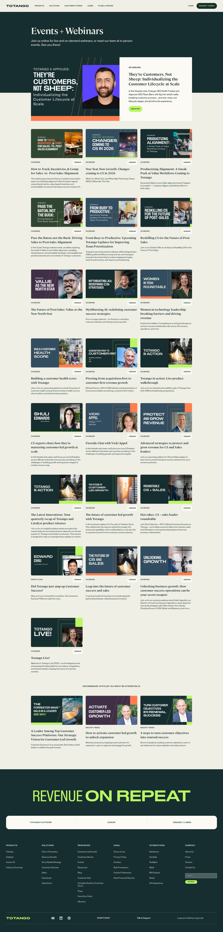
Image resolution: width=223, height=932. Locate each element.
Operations (47, 883)
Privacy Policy (120, 857)
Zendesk (153, 857)
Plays (80, 891)
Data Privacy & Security (124, 878)
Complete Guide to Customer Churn (90, 884)
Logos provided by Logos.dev (190, 918)
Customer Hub (84, 878)
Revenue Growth (49, 857)
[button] (39, 6)
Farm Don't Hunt (85, 896)
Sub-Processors (121, 868)
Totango (9, 852)
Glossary (82, 902)
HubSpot (153, 862)
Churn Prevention (50, 852)
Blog (80, 873)
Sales (44, 873)
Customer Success (50, 868)
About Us (189, 852)
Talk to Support (143, 918)
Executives (46, 878)
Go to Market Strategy (51, 862)
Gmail (151, 878)
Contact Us (190, 868)
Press (187, 857)
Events (81, 862)
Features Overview (14, 868)
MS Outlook (154, 873)
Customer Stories (85, 857)
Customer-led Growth (87, 852)
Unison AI (10, 862)
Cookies (117, 862)
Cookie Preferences (122, 873)
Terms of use (119, 852)
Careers (188, 862)
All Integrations (156, 883)
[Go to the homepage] (17, 6)
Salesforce (154, 852)
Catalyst (9, 857)
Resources (82, 868)
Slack (151, 868)
